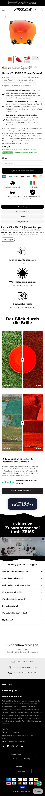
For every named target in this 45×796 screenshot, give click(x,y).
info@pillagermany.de (15, 741)
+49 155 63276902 (13, 732)
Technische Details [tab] (22, 212)
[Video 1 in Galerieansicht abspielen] (35, 59)
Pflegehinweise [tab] (22, 221)
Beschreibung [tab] (22, 207)
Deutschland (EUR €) (21, 759)
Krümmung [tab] (22, 217)
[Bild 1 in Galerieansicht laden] (10, 59)
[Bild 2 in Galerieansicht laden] (18, 59)
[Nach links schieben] (3, 59)
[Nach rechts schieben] (41, 59)
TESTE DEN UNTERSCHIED (22, 491)
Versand (12, 149)
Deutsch (21, 771)
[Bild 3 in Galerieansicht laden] (27, 59)
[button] (36, 10)
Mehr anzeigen (8, 240)
